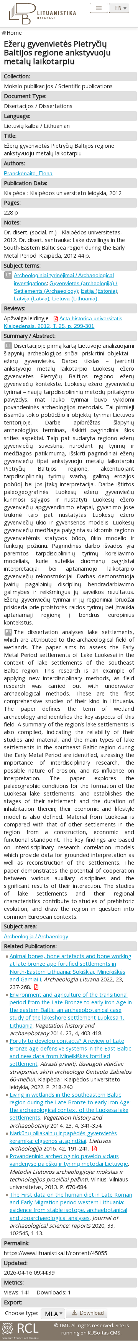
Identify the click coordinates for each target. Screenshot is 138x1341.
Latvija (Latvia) (31, 298)
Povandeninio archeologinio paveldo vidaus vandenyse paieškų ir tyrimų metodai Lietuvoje (69, 1159)
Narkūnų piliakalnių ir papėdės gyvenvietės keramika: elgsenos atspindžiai (63, 1137)
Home (14, 32)
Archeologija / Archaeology (36, 936)
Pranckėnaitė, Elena (28, 173)
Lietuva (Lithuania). (75, 298)
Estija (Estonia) (99, 291)
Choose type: (21, 1313)
